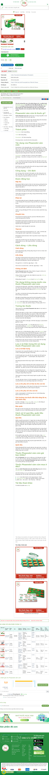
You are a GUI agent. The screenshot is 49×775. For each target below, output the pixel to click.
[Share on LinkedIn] (47, 99)
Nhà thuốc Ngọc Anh (7, 97)
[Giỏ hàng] (47, 5)
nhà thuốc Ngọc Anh (19, 470)
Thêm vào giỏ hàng (8, 64)
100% (34, 681)
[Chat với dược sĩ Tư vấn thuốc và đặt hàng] (7, 56)
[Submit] (2, 7)
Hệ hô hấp (28, 12)
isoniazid (41, 331)
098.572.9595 (16, 1)
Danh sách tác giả (24, 755)
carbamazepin (30, 326)
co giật (29, 324)
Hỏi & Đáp (9, 91)
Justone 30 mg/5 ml (6, 672)
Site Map (13, 754)
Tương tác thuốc (23, 306)
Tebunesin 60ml (7, 651)
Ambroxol (33, 641)
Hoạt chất (29, 759)
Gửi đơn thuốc (23, 747)
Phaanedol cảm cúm (20, 104)
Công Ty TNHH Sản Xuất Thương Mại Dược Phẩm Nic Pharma (24, 82)
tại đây (28, 485)
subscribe (16, 736)
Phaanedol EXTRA (20, 478)
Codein (33, 663)
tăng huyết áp (37, 279)
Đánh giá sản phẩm (42, 684)
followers (7, 738)
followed (15, 738)
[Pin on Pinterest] (46, 99)
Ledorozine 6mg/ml (7, 658)
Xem (18, 49)
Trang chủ (17, 12)
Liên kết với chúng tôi (6, 734)
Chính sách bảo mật (15, 745)
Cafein (12, 75)
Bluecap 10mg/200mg (7, 666)
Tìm (47, 691)
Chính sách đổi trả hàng (15, 747)
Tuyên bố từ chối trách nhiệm (36, 620)
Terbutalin (34, 650)
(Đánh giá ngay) (18, 68)
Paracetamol (18, 132)
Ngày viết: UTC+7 (10, 95)
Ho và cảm (33, 12)
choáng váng (27, 401)
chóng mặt (36, 401)
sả (39, 103)
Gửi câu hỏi (45, 705)
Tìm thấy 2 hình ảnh (21, 545)
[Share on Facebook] (42, 99)
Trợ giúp (23, 749)
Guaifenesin (34, 648)
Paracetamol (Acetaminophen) (20, 75)
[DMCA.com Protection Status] (39, 752)
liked (6, 736)
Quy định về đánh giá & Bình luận (16, 752)
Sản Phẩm (22, 12)
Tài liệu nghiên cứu (30, 750)
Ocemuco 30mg (7, 644)
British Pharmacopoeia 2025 (40, 756)
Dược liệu (30, 753)
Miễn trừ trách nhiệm (16, 749)
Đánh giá (16, 91)
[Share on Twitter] (44, 99)
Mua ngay (20, 64)
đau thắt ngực (38, 289)
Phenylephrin (30, 75)
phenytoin (41, 324)
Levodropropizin (35, 654)
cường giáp (28, 279)
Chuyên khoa (23, 752)
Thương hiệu (30, 756)
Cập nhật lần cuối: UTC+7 (12, 93)
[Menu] (2, 4)
